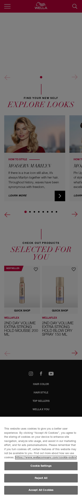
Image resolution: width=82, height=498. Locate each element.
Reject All (41, 478)
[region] (41, 457)
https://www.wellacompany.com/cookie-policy (46, 457)
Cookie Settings (41, 466)
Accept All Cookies (41, 490)
